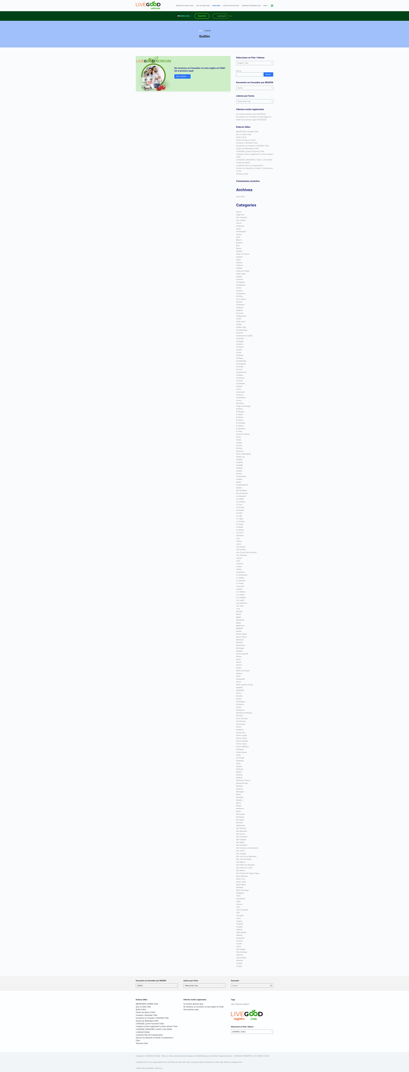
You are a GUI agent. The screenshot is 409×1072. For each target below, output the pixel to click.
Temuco (239, 904)
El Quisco (240, 426)
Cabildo (239, 251)
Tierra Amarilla (242, 910)
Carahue (239, 279)
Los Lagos (240, 600)
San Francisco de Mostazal (247, 848)
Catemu (239, 291)
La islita (239, 513)
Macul (238, 614)
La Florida (240, 507)
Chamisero (240, 305)
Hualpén (239, 468)
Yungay (239, 966)
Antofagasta (241, 231)
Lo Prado (239, 583)
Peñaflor (239, 687)
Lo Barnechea (241, 575)
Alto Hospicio (241, 217)
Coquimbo (240, 378)
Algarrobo (240, 215)
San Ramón (240, 870)
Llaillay (239, 569)
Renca (238, 803)
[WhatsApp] (272, 5)
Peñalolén (240, 690)
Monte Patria (241, 637)
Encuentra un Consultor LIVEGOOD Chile (252, 146)
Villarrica (239, 955)
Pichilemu (240, 704)
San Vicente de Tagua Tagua (247, 873)
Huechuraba (241, 476)
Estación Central (242, 434)
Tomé (238, 918)
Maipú (238, 617)
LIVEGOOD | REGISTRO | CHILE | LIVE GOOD (254, 160)
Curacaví (239, 395)
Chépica (239, 310)
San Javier (240, 851)
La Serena (240, 530)
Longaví (239, 589)
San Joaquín (241, 854)
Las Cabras (240, 547)
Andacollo (240, 226)
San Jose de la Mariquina (246, 856)
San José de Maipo (244, 859)
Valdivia (239, 929)
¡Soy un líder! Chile (203, 5)
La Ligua (239, 518)
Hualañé (239, 465)
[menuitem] (184, 16)
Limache (239, 564)
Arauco (239, 234)
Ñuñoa (238, 656)
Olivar (238, 659)
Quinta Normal (242, 783)
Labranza (240, 535)
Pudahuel (239, 730)
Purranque (240, 758)
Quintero (239, 786)
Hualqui (239, 471)
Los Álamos (241, 592)
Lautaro (239, 558)
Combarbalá (241, 361)
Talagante (240, 893)
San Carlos (240, 834)
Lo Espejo (240, 578)
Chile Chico (240, 322)
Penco (238, 693)
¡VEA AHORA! (183, 77)
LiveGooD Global (243, 162)
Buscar (238, 71)
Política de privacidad (144, 1068)
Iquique (239, 488)
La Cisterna (240, 502)
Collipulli (239, 355)
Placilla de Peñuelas (244, 713)
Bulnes (238, 248)
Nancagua (240, 648)
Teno (238, 907)
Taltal (238, 901)
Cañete (239, 276)
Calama (239, 262)
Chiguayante (241, 316)
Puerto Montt (241, 738)
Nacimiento (240, 645)
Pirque (238, 707)
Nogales (239, 651)
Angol (238, 229)
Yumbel (239, 963)
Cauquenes (240, 293)
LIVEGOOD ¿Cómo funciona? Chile (250, 151)
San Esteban (241, 839)
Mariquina (240, 620)
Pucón (238, 727)
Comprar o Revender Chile (251, 5)
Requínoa (240, 808)
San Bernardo (241, 831)
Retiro (238, 811)
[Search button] (271, 985)
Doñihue (239, 409)
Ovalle (238, 668)
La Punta (239, 524)
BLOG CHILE (216, 5)
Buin (238, 245)
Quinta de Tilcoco (243, 780)
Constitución (241, 372)
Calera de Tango (242, 271)
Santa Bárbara (242, 876)
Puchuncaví (240, 724)
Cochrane (240, 338)
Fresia (238, 440)
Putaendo (240, 761)
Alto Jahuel (240, 220)
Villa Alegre (240, 949)
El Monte (239, 417)
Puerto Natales (242, 741)
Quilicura (239, 769)
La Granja (240, 510)
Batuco (239, 240)
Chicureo (239, 313)
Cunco (238, 389)
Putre (238, 763)
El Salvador (240, 428)
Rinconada (240, 814)
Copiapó (239, 375)
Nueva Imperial (242, 654)
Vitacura (239, 960)
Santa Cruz (240, 879)
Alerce (238, 212)
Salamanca (240, 825)
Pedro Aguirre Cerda (244, 685)
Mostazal (239, 640)
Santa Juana (241, 882)
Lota (238, 609)
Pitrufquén (240, 710)
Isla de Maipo (241, 490)
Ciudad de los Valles (244, 336)
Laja (237, 538)
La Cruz (239, 504)
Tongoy (239, 921)
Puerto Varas (241, 744)
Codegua (239, 341)
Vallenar (239, 935)
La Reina (239, 527)
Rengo (238, 806)
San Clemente (241, 837)
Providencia (241, 721)
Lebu (238, 561)
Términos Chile (242, 174)
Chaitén (239, 302)
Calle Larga (240, 274)
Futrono (239, 445)
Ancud (238, 223)
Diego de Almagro (243, 406)
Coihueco (240, 347)
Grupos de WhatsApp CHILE (247, 148)
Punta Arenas (241, 752)
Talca (238, 896)
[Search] (230, 16)
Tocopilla (239, 915)
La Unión (239, 533)
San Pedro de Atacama (245, 865)
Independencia (242, 485)
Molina (238, 631)
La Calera (240, 499)
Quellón (239, 766)
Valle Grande (241, 932)
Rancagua (240, 792)
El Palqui (239, 420)
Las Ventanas (241, 555)
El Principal (240, 423)
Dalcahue (240, 403)
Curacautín (240, 392)
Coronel (239, 381)
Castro (239, 288)
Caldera (239, 268)
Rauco (238, 794)
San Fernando (241, 845)
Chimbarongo (241, 330)
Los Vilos (239, 606)
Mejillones (240, 625)
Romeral (239, 822)
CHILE (238, 319)
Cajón (238, 260)
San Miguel (240, 862)
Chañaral (239, 307)
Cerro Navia (241, 299)
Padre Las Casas (243, 670)
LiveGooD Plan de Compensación (249, 165)
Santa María (241, 884)
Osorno (239, 665)
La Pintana (240, 521)
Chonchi (239, 333)
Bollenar (239, 243)
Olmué (238, 662)
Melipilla (239, 628)
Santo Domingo (242, 890)
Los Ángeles (241, 597)
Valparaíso (240, 938)
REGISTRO (202, 16)
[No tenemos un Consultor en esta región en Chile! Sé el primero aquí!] (153, 73)
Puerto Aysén (241, 735)
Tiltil (238, 913)
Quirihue (239, 789)
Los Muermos (241, 603)
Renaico (239, 800)
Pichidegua (240, 702)
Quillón (239, 772)
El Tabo (239, 431)
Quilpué (239, 777)
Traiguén (239, 924)
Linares (239, 566)
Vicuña (239, 944)
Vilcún (238, 946)
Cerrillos (239, 296)
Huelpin (239, 479)
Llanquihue (240, 572)
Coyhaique (240, 383)
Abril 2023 (240, 197)
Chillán (239, 324)
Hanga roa (240, 457)
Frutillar (239, 443)
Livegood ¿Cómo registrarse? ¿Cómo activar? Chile (156, 1026)
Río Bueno (240, 817)
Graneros (239, 451)
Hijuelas (239, 459)
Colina (238, 352)
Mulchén (239, 642)
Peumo (239, 699)
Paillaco (239, 673)
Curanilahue (241, 397)
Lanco (238, 544)
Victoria (239, 941)
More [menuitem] (265, 5)
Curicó (238, 400)
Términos (158, 1068)
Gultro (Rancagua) (243, 454)
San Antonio (241, 828)
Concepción (241, 364)
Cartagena (240, 282)
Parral (238, 682)
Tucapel (239, 927)
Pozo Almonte (242, 718)
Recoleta (239, 797)
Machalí (239, 611)
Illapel (238, 482)
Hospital (239, 462)
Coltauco (239, 358)
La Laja (239, 516)
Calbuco (239, 265)
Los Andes (240, 595)
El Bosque (240, 412)
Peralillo (239, 696)
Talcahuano (240, 899)
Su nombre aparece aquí (246, 114)
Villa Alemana (241, 952)
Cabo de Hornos (242, 254)
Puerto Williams (242, 747)
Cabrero (239, 257)
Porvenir (239, 715)
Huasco (239, 473)
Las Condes (241, 549)
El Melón (239, 414)
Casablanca (241, 285)
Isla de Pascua (242, 493)
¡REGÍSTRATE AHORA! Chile (185, 5)
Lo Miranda (240, 580)
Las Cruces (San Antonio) (246, 552)
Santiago (239, 887)
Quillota (239, 775)
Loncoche (240, 586)
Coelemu (239, 344)
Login (233, 1004)
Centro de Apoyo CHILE (231, 5)
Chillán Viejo (241, 327)
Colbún (239, 350)
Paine (238, 676)
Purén (238, 755)
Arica (238, 237)
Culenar (239, 386)
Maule (238, 623)
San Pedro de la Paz (244, 868)
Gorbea (239, 448)
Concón (239, 369)
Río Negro (240, 820)
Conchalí (239, 367)
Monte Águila (241, 634)
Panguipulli (240, 679)
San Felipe (240, 842)
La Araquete (241, 496)
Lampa (239, 541)
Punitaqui (240, 749)
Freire (238, 437)
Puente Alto (241, 732)
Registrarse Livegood (242, 1004)
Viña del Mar (241, 958)
